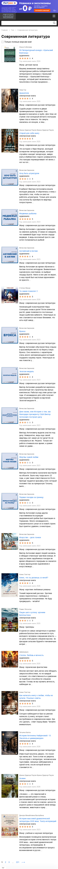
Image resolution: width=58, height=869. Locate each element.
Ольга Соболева (25, 47)
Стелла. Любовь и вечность (31, 655)
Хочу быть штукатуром (29, 173)
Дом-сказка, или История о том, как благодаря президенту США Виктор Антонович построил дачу (35, 414)
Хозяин (22, 778)
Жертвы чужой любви (28, 457)
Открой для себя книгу (29, 133)
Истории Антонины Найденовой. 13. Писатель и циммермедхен (35, 736)
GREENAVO (23, 652)
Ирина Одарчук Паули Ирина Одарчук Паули (36, 130)
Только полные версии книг (18, 42)
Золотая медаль (26, 371)
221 (17, 862)
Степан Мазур (24, 288)
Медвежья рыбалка (27, 213)
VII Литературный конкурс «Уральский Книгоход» (36, 51)
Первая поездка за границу (31, 497)
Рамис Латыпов (25, 609)
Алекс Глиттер (24, 574)
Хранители (24, 93)
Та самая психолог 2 (28, 291)
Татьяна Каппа (25, 732)
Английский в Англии (28, 251)
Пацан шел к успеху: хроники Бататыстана (32, 613)
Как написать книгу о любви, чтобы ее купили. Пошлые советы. (36, 696)
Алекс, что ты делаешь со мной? (33, 578)
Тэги (12, 30)
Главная (4, 30)
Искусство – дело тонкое (30, 537)
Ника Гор (22, 90)
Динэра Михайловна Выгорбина (31, 815)
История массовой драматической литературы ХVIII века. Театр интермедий (37, 819)
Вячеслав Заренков (26, 170)
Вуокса (22, 331)
